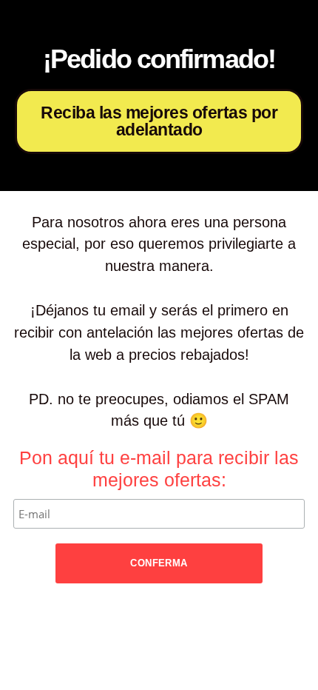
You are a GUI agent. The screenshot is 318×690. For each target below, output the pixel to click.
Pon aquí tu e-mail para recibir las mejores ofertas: (159, 468)
